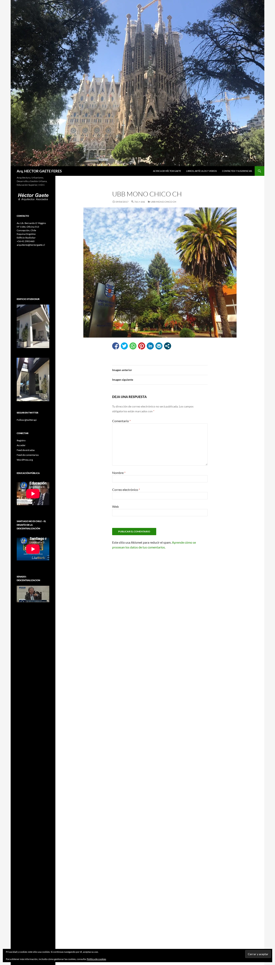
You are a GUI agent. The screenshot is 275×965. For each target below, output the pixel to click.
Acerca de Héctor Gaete (167, 171)
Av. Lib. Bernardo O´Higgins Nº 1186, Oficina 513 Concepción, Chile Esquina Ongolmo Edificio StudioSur (31, 230)
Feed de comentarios (28, 454)
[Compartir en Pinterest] (141, 345)
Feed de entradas (26, 450)
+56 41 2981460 (25, 241)
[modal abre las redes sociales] (167, 345)
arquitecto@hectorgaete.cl (31, 244)
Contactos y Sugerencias (237, 171)
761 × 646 (139, 201)
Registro (21, 440)
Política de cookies (96, 959)
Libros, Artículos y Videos (201, 171)
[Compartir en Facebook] (115, 345)
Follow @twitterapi (27, 419)
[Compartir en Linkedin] (150, 345)
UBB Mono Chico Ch (163, 201)
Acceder (21, 445)
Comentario (121, 421)
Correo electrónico (126, 489)
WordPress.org (25, 459)
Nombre (118, 473)
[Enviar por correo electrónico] (158, 345)
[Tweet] (124, 345)
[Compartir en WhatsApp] (132, 345)
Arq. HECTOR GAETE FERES (39, 171)
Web (115, 506)
